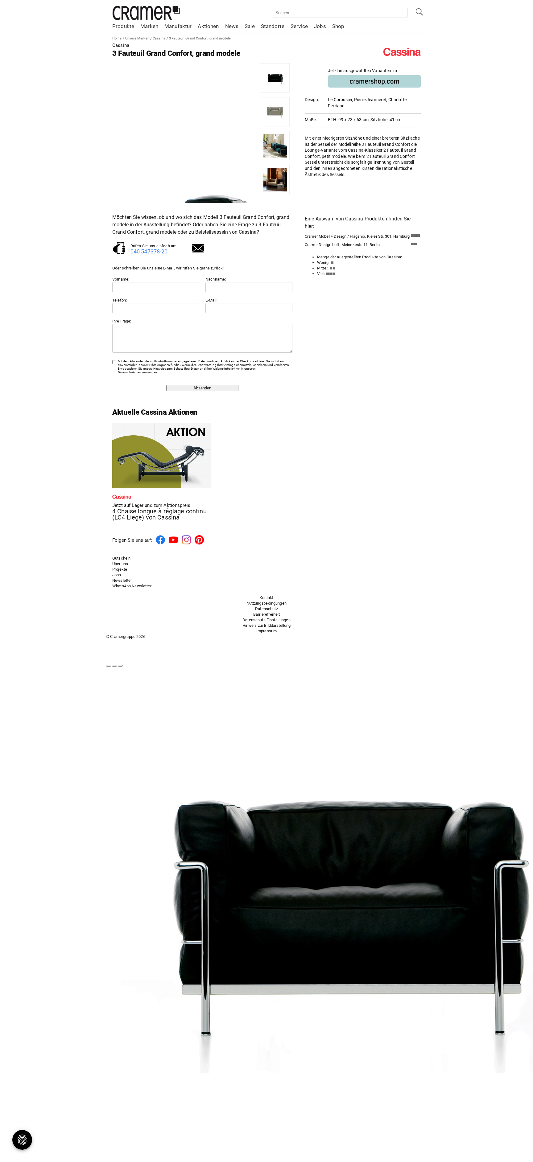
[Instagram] (186, 543)
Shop (338, 26)
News (232, 26)
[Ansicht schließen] (120, 666)
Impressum (266, 631)
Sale (250, 26)
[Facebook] (160, 543)
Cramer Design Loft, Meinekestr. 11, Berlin (342, 244)
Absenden (202, 388)
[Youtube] (173, 543)
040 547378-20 (149, 251)
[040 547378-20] (119, 254)
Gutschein (121, 558)
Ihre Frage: (121, 321)
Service (299, 26)
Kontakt (266, 597)
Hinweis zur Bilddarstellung (266, 625)
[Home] (146, 19)
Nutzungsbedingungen (266, 603)
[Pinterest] (199, 543)
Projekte (119, 569)
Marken (149, 26)
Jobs (320, 26)
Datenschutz (266, 608)
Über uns (120, 563)
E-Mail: (211, 300)
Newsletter (122, 580)
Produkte (123, 26)
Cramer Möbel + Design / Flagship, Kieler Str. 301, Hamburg (357, 236)
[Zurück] (108, 666)
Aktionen (208, 26)
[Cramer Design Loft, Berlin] (415, 245)
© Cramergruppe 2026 (125, 636)
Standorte (272, 26)
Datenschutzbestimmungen (137, 372)
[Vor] (114, 666)
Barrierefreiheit (266, 614)
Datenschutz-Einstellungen (266, 620)
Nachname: (215, 279)
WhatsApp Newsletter (131, 586)
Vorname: (120, 279)
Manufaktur (178, 26)
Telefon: (119, 300)
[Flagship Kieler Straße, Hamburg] (415, 237)
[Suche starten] (419, 12)
